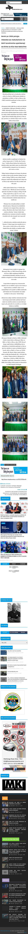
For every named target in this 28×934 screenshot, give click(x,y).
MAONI (23, 632)
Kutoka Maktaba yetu (13, 671)
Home (2, 28)
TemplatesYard (14, 929)
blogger (5, 564)
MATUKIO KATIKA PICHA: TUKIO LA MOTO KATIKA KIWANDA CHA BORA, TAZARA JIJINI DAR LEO (17, 851)
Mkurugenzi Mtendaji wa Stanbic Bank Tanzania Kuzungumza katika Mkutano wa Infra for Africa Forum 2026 (12, 536)
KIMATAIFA (6, 880)
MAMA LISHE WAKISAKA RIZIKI (15, 857)
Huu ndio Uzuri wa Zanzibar (14, 651)
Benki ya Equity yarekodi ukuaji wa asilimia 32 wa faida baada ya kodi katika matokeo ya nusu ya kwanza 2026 (13, 516)
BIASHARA (4, 503)
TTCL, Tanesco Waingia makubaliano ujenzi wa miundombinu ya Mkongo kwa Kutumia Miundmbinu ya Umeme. (17, 679)
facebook (22, 564)
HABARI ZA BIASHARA (10, 28)
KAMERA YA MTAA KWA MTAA (11, 839)
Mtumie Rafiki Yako (6, 476)
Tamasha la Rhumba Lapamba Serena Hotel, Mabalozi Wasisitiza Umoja (17, 908)
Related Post (5, 498)
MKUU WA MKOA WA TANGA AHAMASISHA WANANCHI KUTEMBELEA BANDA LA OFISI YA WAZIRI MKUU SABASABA (14, 556)
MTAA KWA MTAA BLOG (5, 930)
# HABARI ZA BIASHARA (10, 465)
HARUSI (5, 798)
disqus (14, 564)
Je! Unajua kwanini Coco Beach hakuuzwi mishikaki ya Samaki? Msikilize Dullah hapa (15, 659)
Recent (5, 632)
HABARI (15, 23)
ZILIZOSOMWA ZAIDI (14, 633)
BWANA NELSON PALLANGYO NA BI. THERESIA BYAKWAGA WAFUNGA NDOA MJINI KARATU (17, 829)
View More (24, 498)
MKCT (25, 932)
